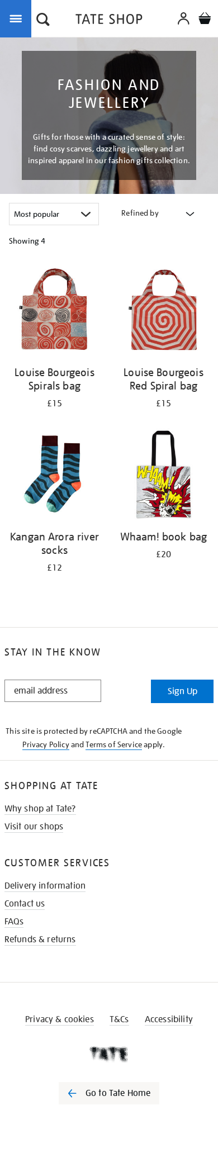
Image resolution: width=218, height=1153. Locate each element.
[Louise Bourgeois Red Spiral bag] (163, 312)
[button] (43, 21)
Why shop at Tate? (40, 808)
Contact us (24, 903)
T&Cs (119, 1019)
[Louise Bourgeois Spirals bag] (54, 312)
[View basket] (204, 20)
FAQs (14, 921)
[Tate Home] (109, 1054)
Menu (18, 18)
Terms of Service (114, 744)
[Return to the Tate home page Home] (109, 21)
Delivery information (45, 885)
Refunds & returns (40, 939)
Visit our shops (33, 826)
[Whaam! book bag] (163, 476)
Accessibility (169, 1019)
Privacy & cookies (59, 1019)
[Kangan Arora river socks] (54, 476)
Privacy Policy (45, 744)
